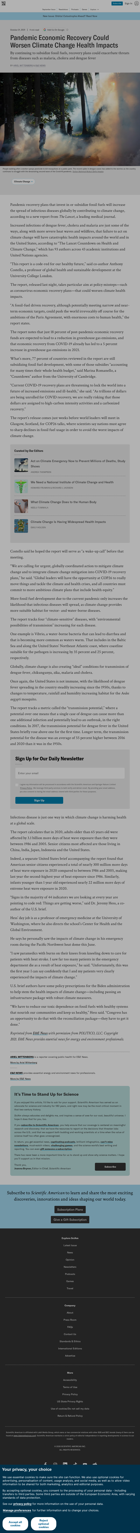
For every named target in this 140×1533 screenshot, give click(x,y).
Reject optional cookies (43, 1524)
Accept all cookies (15, 1523)
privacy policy (22, 1503)
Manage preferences (17, 1510)
